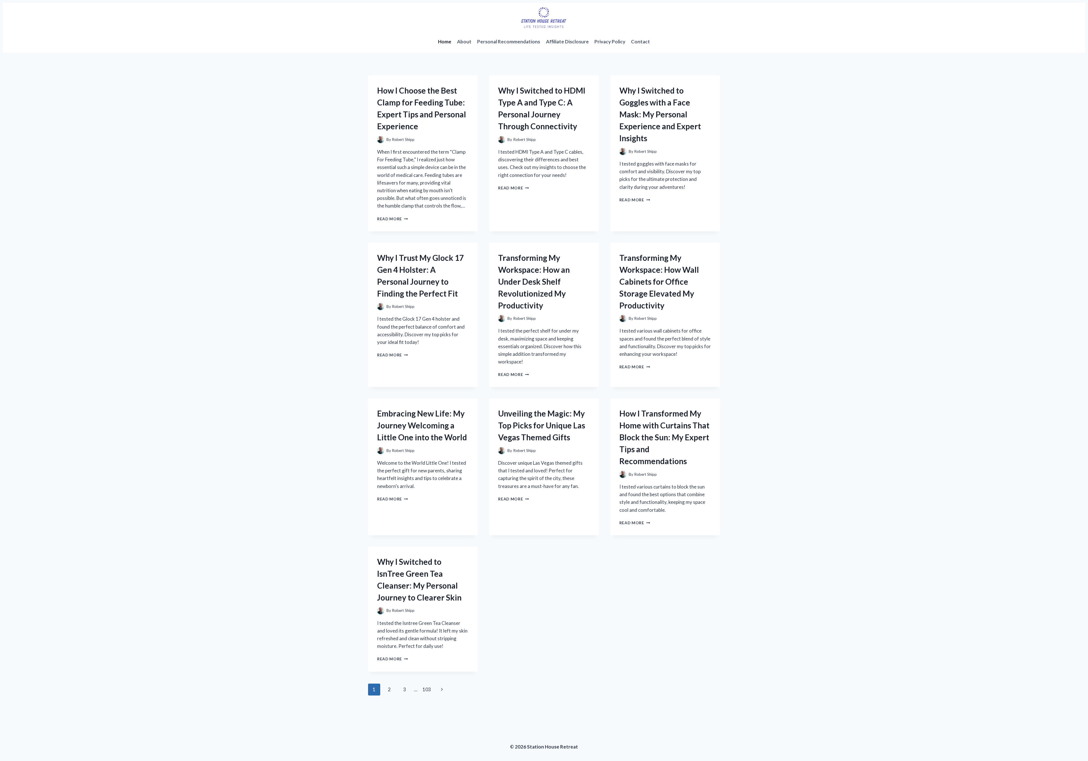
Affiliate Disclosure (567, 42)
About (464, 42)
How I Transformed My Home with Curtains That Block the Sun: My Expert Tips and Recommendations (664, 437)
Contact (640, 42)
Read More (392, 219)
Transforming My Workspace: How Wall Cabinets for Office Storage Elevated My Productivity (659, 281)
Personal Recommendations (508, 42)
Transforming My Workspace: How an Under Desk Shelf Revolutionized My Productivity (534, 281)
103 (426, 689)
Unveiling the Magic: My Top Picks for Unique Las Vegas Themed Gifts (541, 425)
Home (444, 42)
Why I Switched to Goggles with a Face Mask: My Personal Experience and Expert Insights (660, 114)
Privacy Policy (609, 42)
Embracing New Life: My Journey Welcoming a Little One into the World (422, 425)
